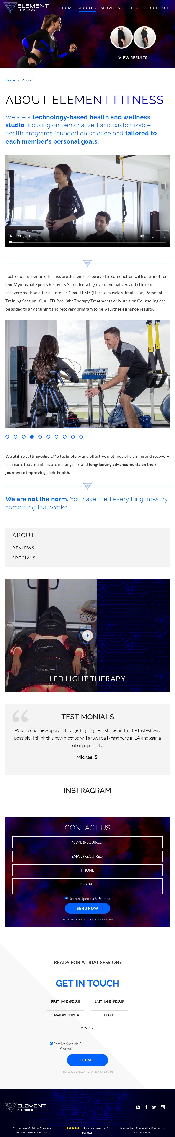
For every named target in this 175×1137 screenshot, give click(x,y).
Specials (24, 558)
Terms (109, 919)
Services (111, 8)
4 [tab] (32, 437)
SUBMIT (88, 1060)
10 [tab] (81, 437)
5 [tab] (40, 437)
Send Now (87, 908)
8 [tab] (65, 437)
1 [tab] (7, 437)
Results (137, 8)
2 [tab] (15, 437)
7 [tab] (56, 437)
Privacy (99, 919)
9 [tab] (73, 437)
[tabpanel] (87, 374)
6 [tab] (48, 437)
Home (68, 8)
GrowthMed (142, 1132)
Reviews (23, 548)
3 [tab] (24, 437)
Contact (159, 8)
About (86, 8)
